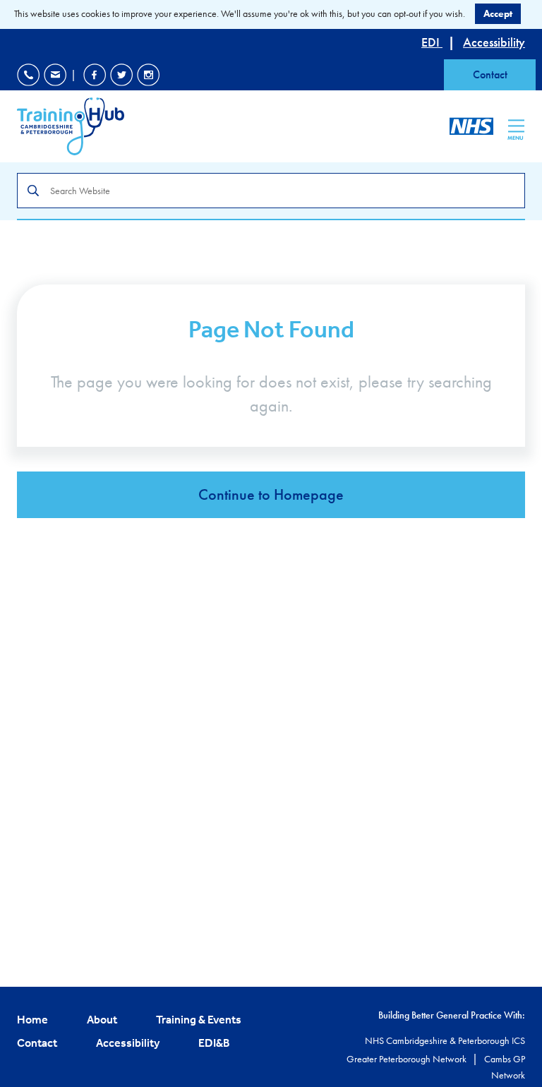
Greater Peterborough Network (408, 1058)
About (102, 1019)
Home (32, 1019)
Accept (497, 13)
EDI (431, 42)
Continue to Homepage (271, 494)
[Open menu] (516, 126)
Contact (490, 74)
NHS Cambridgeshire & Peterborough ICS (445, 1040)
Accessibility (494, 42)
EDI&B (214, 1042)
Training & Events (198, 1019)
